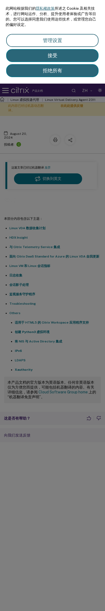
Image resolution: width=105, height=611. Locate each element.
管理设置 (52, 40)
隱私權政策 (45, 8)
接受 (52, 55)
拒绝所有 (52, 70)
